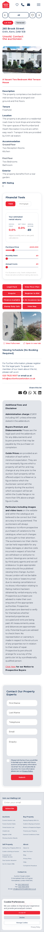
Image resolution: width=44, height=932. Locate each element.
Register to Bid (6, 834)
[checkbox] (8, 760)
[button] (39, 5)
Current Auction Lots (8, 820)
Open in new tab (33, 343)
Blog (24, 855)
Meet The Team (28, 851)
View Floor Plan (32, 287)
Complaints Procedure (30, 865)
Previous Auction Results (9, 838)
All (19, 15)
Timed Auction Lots (8, 827)
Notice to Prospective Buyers (31, 827)
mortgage (23, 204)
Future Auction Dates (9, 824)
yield (10, 204)
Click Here (11, 667)
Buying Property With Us (30, 820)
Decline (22, 917)
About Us (26, 848)
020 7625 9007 (10, 375)
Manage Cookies (22, 923)
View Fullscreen (13, 343)
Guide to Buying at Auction (31, 824)
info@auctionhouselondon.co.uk (18, 378)
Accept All (22, 913)
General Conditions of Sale (31, 834)
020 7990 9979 (23, 887)
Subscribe (9, 808)
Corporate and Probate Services (7, 856)
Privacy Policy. (27, 771)
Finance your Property (30, 831)
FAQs (24, 862)
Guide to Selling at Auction (10, 851)
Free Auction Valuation (9, 860)
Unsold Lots (5, 831)
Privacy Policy (27, 858)
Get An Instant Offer (8, 864)
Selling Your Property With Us (11, 848)
